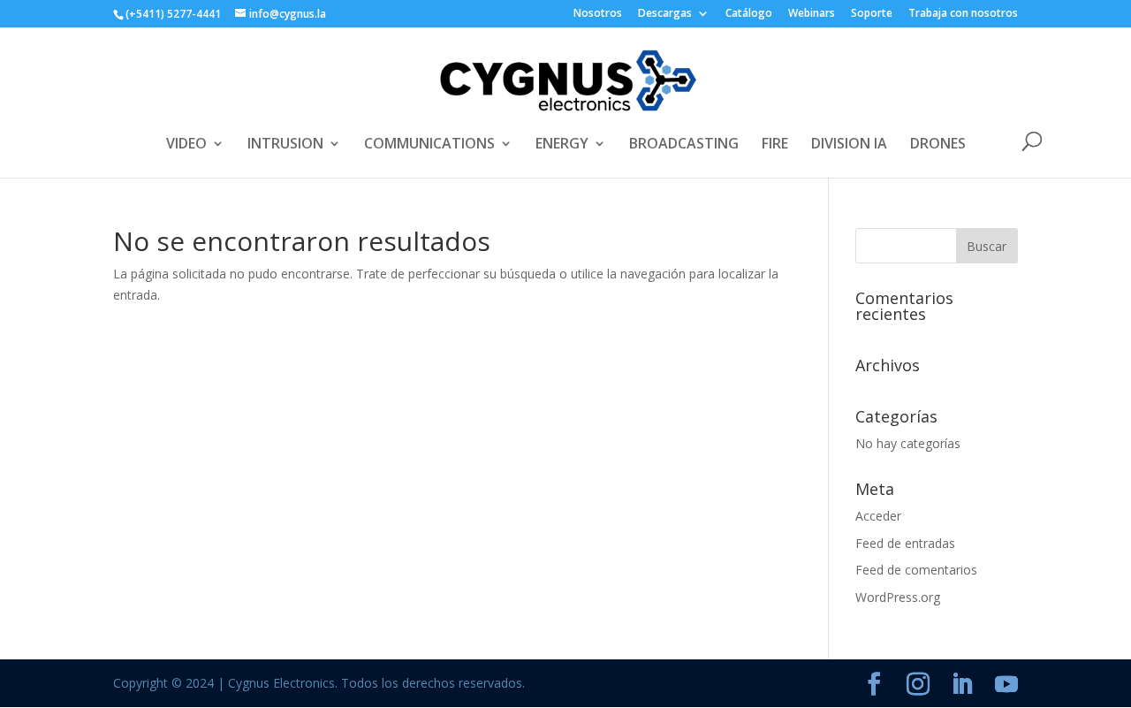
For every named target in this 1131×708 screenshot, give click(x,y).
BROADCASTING (684, 145)
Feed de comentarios (916, 569)
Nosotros (597, 14)
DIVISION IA (849, 145)
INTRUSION (285, 145)
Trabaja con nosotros (963, 14)
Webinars (811, 14)
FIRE (775, 145)
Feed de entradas (905, 543)
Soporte (871, 14)
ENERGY (561, 145)
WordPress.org (897, 597)
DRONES (938, 145)
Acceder (878, 515)
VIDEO (186, 145)
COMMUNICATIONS (429, 145)
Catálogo (748, 14)
